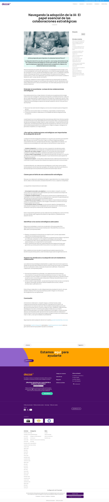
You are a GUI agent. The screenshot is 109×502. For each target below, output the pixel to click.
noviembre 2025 (27, 434)
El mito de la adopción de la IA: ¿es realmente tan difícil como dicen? (78, 48)
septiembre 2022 (27, 481)
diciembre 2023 (27, 457)
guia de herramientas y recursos (59, 320)
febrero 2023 (26, 473)
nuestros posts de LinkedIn (55, 325)
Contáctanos (29, 360)
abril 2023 (26, 469)
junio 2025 (26, 436)
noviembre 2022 (27, 478)
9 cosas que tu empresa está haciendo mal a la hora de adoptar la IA (77, 52)
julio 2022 (26, 485)
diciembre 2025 (27, 432)
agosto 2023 (26, 462)
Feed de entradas (48, 434)
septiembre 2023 (27, 460)
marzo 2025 (26, 439)
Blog (31, 432)
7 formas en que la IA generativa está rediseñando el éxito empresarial (78, 64)
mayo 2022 (26, 487)
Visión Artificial (33, 445)
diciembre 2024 (27, 443)
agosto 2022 (26, 483)
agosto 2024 (26, 448)
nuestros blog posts (36, 325)
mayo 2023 (26, 467)
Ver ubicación (77, 384)
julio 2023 (26, 464)
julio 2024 (26, 450)
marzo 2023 (26, 471)
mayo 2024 (26, 452)
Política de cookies (59, 500)
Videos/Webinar (33, 443)
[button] (75, 494)
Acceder (46, 432)
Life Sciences (32, 438)
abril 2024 (26, 453)
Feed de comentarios (49, 436)
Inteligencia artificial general (35, 436)
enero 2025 (26, 441)
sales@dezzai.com (76, 408)
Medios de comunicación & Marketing (37, 439)
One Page (32, 441)
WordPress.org (47, 438)
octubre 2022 (26, 480)
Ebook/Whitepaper (33, 434)
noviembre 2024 (27, 445)
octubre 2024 (26, 446)
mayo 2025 (26, 438)
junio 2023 (26, 466)
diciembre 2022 (27, 476)
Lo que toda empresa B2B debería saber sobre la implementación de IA (77, 60)
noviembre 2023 (27, 459)
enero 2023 (26, 474)
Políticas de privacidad (50, 500)
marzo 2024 (26, 455)
